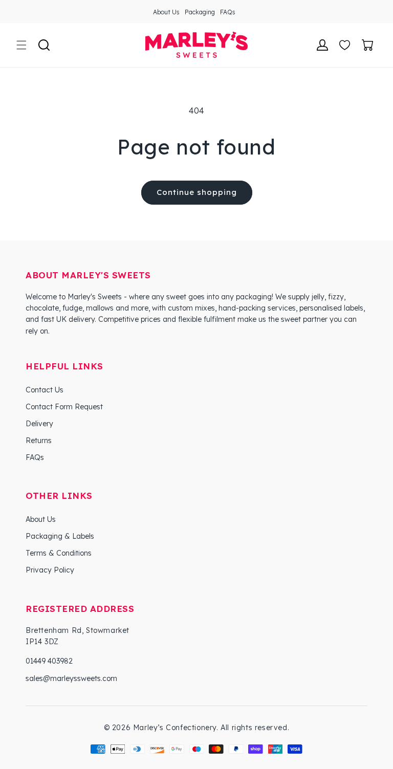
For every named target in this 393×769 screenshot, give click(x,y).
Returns (39, 440)
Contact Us (44, 389)
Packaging (200, 12)
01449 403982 (49, 661)
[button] (21, 45)
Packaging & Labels (60, 536)
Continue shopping (197, 192)
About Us (166, 12)
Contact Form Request (64, 406)
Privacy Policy (50, 570)
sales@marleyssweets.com (71, 678)
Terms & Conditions (59, 553)
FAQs (227, 12)
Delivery (39, 423)
